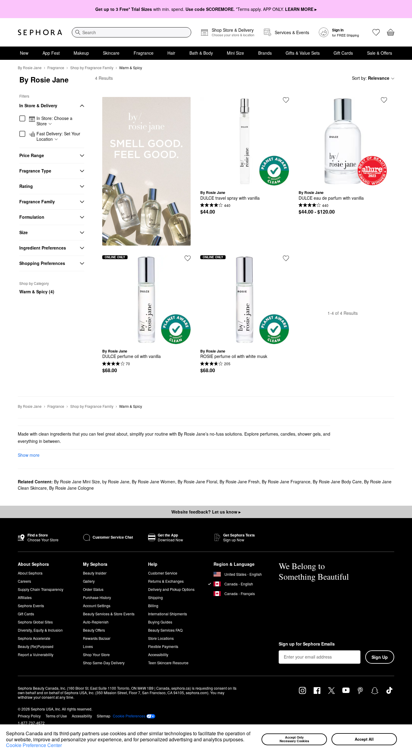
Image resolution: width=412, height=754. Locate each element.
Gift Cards (343, 53)
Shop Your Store (96, 654)
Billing (153, 605)
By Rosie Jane (30, 67)
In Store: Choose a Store (54, 121)
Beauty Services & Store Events (109, 613)
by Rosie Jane (115, 481)
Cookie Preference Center (34, 745)
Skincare (111, 53)
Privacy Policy (29, 715)
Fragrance (144, 53)
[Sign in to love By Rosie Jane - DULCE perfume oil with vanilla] (187, 258)
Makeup (81, 53)
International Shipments (167, 613)
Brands (265, 53)
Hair (171, 53)
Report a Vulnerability (35, 654)
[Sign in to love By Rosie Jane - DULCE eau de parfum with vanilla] (384, 100)
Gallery (89, 581)
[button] (246, 740)
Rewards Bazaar (96, 638)
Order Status (93, 589)
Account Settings (96, 605)
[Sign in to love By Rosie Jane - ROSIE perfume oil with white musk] (285, 258)
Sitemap (103, 715)
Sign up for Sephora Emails (307, 644)
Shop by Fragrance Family (91, 67)
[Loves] (376, 32)
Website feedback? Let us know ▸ (206, 512)
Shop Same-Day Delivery (104, 662)
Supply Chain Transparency (40, 589)
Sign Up (380, 657)
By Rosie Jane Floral (197, 481)
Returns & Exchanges (166, 581)
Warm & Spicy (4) (36, 291)
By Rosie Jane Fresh (239, 481)
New (24, 53)
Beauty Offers (94, 630)
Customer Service (162, 572)
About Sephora (30, 572)
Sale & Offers (379, 53)
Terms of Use (56, 715)
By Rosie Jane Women (153, 481)
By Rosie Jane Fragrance (286, 481)
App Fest (51, 53)
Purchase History (97, 597)
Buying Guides (160, 621)
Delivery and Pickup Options (171, 589)
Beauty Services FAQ (165, 630)
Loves (88, 646)
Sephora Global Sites (35, 621)
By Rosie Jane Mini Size (77, 481)
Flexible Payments (163, 646)
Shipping (155, 597)
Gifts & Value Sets (303, 53)
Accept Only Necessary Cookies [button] (294, 739)
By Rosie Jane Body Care (337, 481)
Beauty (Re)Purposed (35, 646)
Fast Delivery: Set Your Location (58, 136)
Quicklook (244, 181)
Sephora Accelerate (34, 638)
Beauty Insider (94, 572)
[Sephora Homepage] (40, 32)
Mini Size (235, 53)
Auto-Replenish (96, 621)
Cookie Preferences (129, 716)
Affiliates (25, 597)
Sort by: (370, 78)
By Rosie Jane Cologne (71, 488)
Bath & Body (201, 53)
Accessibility (158, 654)
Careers (24, 581)
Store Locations (161, 638)
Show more (29, 455)
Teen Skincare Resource (168, 662)
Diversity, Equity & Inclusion (40, 630)
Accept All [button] (364, 739)
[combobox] (131, 32)
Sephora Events (31, 605)
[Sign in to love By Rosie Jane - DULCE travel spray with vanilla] (285, 100)
